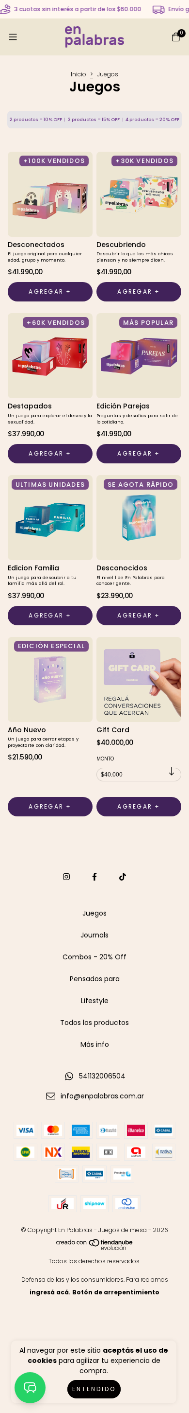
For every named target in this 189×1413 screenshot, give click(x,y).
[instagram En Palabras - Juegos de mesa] (66, 877)
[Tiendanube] (95, 1248)
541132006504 (102, 1076)
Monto (105, 758)
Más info (94, 1044)
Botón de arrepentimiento (115, 1292)
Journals (94, 935)
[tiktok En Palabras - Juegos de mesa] (123, 877)
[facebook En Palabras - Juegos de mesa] (94, 877)
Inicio (78, 74)
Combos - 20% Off (94, 957)
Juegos (94, 913)
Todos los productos (94, 1022)
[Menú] (13, 37)
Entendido (94, 1389)
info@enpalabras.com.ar (102, 1096)
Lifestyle (95, 1001)
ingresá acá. (50, 1292)
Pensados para (95, 979)
